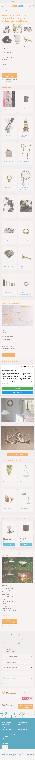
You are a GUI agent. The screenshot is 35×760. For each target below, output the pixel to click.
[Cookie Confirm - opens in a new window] (27, 366)
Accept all (17, 388)
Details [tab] (20, 379)
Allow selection (17, 392)
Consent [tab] (4, 379)
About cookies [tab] (12, 380)
